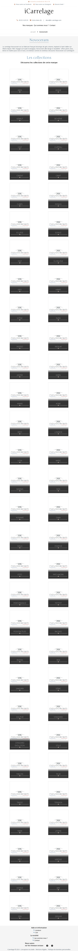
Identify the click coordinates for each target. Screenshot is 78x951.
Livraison (38, 930)
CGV (36, 932)
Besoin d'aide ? (59, 4)
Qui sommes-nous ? (41, 938)
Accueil (33, 32)
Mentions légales (41, 949)
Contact (52, 25)
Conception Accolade (28, 949)
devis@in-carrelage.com (53, 20)
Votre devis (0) (37, 20)
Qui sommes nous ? (41, 25)
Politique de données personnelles (59, 949)
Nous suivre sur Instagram (43, 4)
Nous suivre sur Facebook (23, 4)
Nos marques (28, 25)
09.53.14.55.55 (23, 20)
